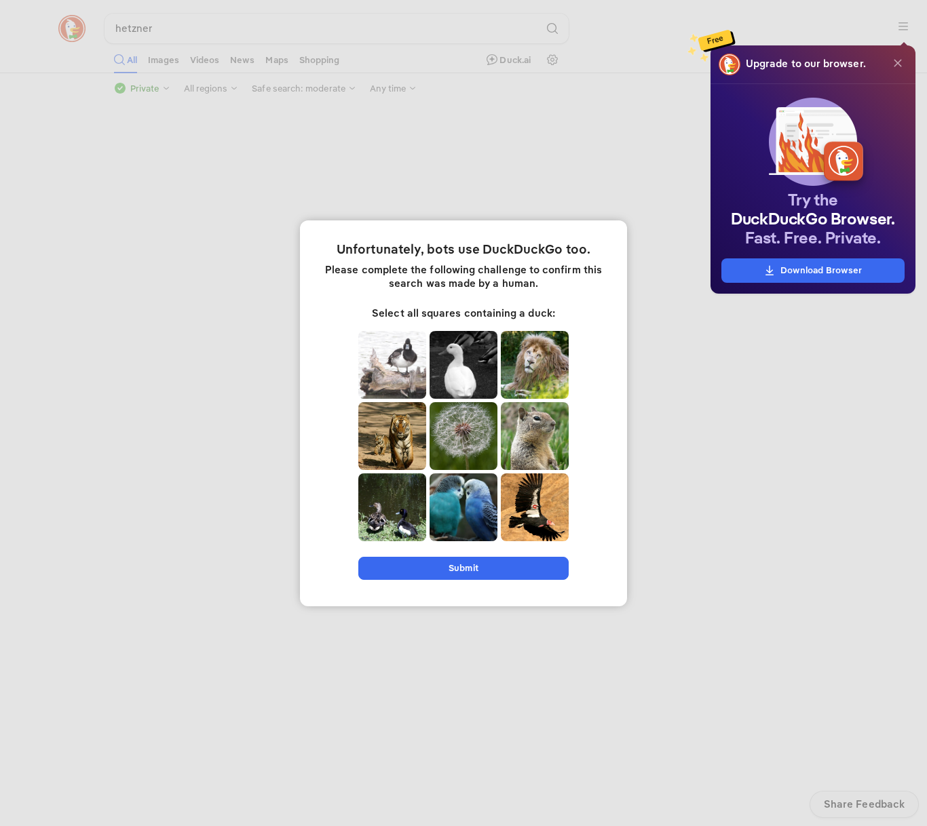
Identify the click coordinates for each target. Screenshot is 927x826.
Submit (463, 568)
